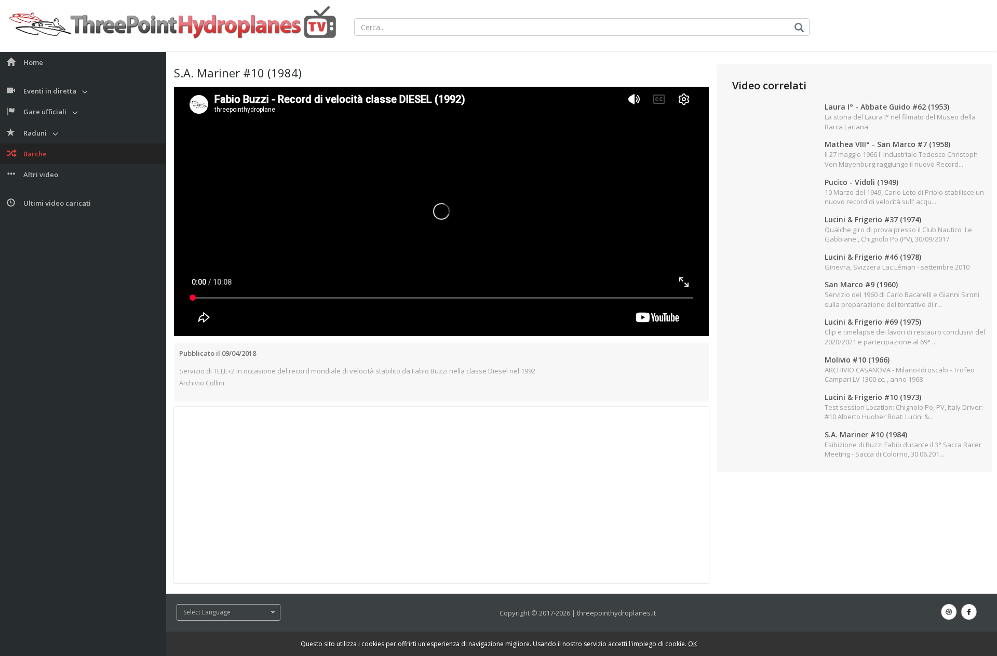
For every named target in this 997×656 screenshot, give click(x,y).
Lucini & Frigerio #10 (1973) (873, 397)
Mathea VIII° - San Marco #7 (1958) (887, 144)
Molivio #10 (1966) (857, 360)
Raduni (35, 133)
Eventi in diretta (49, 91)
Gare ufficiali (44, 111)
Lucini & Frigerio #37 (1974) (873, 219)
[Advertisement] (441, 495)
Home (33, 62)
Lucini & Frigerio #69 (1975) (873, 322)
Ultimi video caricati (57, 203)
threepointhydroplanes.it (616, 613)
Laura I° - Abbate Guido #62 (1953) (887, 107)
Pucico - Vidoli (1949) (861, 182)
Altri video (40, 174)
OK (692, 643)
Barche (35, 153)
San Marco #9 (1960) (861, 284)
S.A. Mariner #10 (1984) (866, 434)
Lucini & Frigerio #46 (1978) (873, 257)
